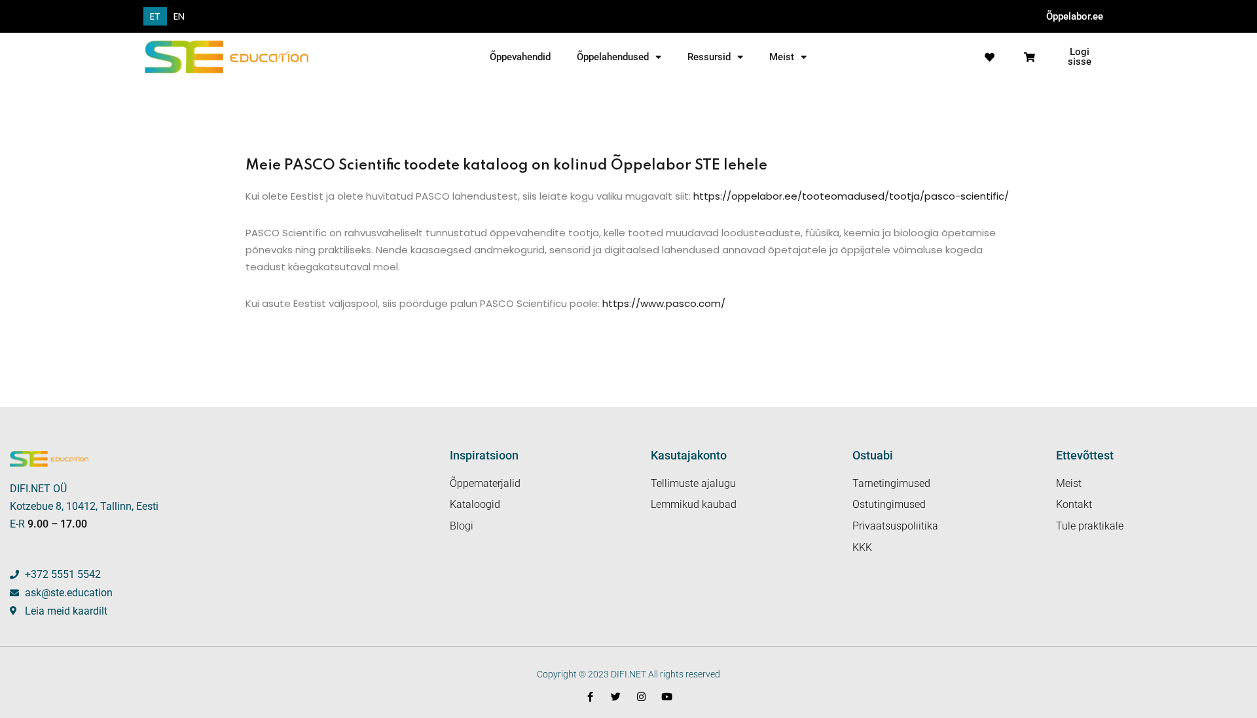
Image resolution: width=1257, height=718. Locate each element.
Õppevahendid (520, 57)
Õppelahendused (613, 57)
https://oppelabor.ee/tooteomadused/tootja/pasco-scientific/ (851, 196)
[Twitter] (616, 697)
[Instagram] (641, 697)
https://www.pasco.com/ (662, 303)
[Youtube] (667, 697)
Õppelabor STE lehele (689, 165)
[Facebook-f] (590, 697)
